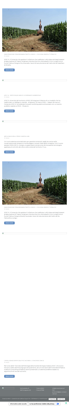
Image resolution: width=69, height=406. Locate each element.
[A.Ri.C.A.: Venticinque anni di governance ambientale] (34, 86)
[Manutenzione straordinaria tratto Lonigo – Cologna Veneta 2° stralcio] (34, 30)
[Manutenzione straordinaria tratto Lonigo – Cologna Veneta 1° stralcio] (34, 183)
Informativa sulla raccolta (18, 404)
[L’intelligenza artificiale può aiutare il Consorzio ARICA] (34, 295)
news (7, 56)
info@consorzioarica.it (58, 388)
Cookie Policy (61, 399)
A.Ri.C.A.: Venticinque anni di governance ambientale (22, 95)
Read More (9, 70)
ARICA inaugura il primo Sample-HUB (16, 136)
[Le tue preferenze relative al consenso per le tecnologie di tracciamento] (66, 403)
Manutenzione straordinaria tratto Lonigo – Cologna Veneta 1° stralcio (30, 207)
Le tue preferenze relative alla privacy (41, 404)
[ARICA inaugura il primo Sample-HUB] (34, 127)
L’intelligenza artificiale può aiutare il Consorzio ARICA (24, 360)
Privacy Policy (52, 399)
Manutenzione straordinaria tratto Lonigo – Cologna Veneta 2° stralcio (30, 54)
